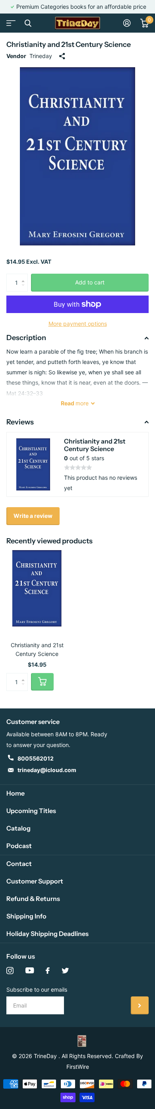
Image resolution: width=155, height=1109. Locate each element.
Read (75, 403)
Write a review (33, 515)
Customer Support (34, 881)
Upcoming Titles (31, 811)
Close (28, 23)
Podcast (19, 846)
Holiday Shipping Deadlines (47, 934)
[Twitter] (65, 970)
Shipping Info (26, 916)
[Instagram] (10, 970)
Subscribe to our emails (36, 989)
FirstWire (77, 1066)
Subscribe (140, 1005)
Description (26, 337)
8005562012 (35, 758)
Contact (19, 864)
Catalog (18, 828)
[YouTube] (29, 970)
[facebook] (48, 970)
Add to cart (90, 282)
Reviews (20, 422)
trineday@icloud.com (46, 770)
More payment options (77, 323)
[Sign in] (127, 23)
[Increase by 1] (25, 276)
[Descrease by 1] (25, 289)
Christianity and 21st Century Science (37, 649)
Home (15, 793)
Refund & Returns (33, 899)
